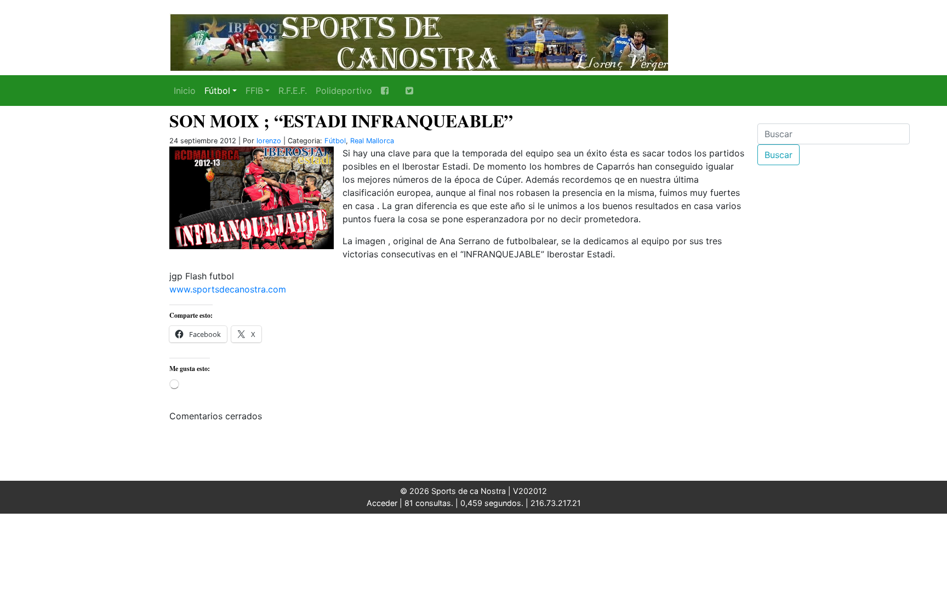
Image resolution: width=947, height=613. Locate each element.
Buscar (778, 154)
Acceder (382, 503)
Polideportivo (344, 90)
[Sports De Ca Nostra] (418, 41)
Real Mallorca (372, 141)
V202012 (530, 491)
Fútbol (217, 90)
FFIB (254, 90)
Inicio (185, 90)
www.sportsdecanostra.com (227, 289)
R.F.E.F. (292, 90)
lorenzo (268, 141)
